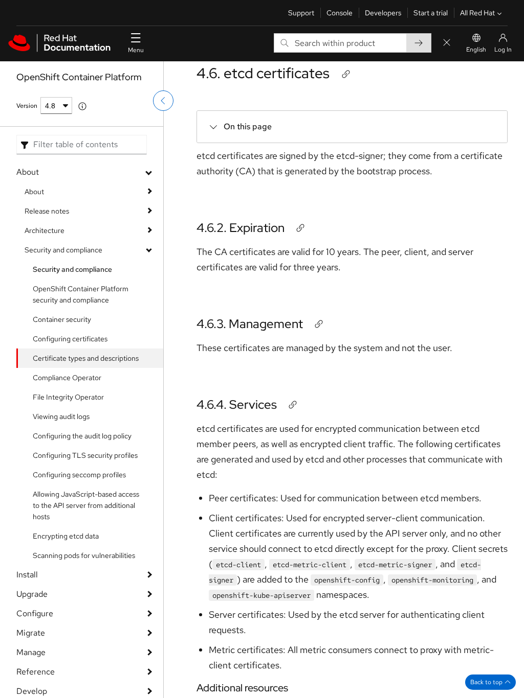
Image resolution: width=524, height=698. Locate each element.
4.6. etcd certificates (263, 73)
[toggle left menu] (163, 100)
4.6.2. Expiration (240, 228)
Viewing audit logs (61, 416)
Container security (62, 319)
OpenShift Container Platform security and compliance (80, 294)
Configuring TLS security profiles (85, 455)
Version (26, 106)
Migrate (30, 632)
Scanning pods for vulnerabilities (84, 555)
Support (301, 12)
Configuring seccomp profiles (79, 474)
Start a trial (430, 12)
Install (27, 574)
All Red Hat (477, 12)
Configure (34, 613)
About (27, 172)
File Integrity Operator (68, 397)
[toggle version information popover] (82, 106)
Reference (35, 671)
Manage (31, 652)
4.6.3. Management (249, 324)
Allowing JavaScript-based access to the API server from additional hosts (86, 505)
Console (339, 12)
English (476, 49)
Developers (383, 12)
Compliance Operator (67, 377)
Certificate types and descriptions (86, 358)
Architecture (44, 230)
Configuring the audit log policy (82, 435)
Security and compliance (63, 249)
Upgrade (32, 594)
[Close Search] (447, 43)
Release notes (47, 211)
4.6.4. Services (236, 404)
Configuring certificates (70, 338)
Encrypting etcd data (66, 536)
